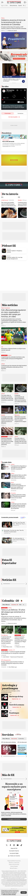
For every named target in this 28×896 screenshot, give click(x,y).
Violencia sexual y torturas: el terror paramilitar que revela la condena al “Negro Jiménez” (20, 640)
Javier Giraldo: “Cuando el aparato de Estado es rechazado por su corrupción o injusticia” (13, 652)
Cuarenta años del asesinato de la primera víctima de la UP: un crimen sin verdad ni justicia (6, 640)
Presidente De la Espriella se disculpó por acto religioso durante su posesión (19, 467)
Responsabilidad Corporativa (14, 860)
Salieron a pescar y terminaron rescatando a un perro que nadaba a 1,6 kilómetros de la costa (18, 486)
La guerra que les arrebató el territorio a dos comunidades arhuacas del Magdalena (13, 357)
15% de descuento (23, 742)
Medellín (16, 393)
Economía (10, 436)
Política (3, 18)
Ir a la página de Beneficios (14, 819)
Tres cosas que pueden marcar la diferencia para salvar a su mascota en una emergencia (8, 204)
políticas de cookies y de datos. (9, 894)
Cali (2, 347)
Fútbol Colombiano (5, 308)
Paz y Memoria (4, 635)
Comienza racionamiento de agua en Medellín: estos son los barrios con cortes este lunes (20, 398)
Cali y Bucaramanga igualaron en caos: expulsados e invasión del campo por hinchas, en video (13, 313)
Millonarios (17, 415)
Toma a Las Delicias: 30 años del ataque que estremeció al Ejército (13, 612)
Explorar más (15, 699)
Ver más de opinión (13, 117)
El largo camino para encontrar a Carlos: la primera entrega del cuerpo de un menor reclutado (12, 663)
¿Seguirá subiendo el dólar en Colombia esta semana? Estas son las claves (18, 496)
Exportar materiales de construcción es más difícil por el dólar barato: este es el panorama (7, 441)
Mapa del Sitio (14, 848)
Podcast (8, 256)
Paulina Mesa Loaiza (7, 646)
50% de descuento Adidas (8, 742)
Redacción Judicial (12, 30)
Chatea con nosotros (15, 855)
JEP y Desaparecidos (6, 660)
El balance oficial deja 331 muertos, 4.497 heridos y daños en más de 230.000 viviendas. (13, 27)
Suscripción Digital (14, 853)
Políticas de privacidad (14, 864)
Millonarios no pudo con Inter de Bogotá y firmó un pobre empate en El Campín (20, 419)
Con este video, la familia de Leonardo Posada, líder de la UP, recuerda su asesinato (7, 398)
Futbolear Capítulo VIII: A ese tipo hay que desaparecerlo (14, 258)
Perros (12, 482)
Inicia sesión (5, 146)
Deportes (9, 249)
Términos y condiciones (14, 862)
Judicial (9, 355)
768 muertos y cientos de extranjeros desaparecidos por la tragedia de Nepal (13, 106)
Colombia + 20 (11, 650)
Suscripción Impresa (14, 851)
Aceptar (24, 892)
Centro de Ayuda (14, 866)
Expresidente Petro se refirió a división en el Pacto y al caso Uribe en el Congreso (18, 476)
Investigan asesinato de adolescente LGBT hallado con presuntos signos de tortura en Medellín (7, 420)
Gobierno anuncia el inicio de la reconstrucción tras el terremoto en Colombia (13, 22)
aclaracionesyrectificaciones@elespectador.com (17, 879)
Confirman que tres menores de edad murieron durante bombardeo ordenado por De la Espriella (14, 367)
